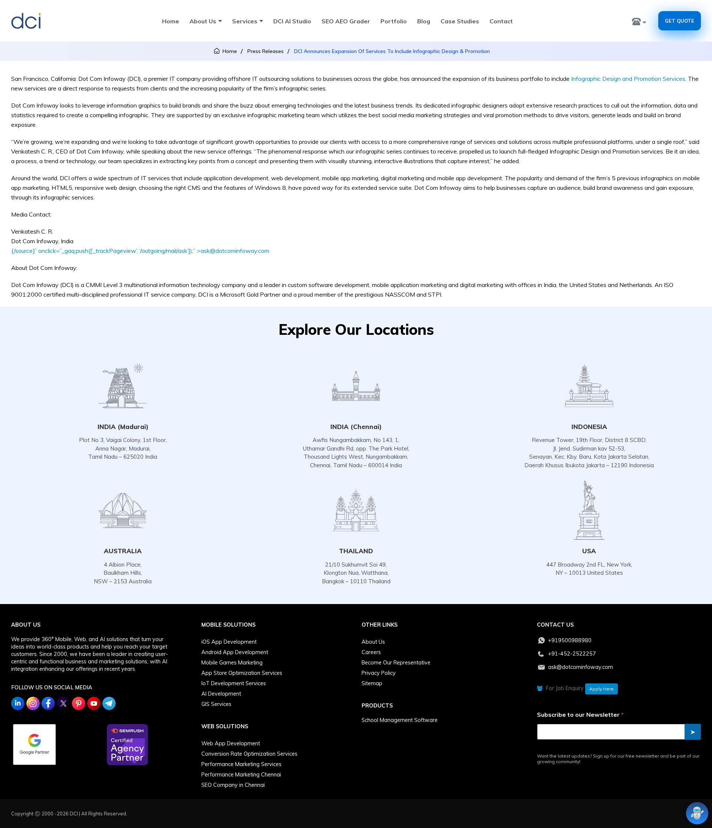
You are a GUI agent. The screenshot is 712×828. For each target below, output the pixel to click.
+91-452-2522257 (572, 653)
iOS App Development (229, 642)
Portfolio (393, 21)
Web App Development (230, 743)
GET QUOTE (679, 21)
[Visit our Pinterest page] (78, 703)
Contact (501, 21)
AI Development (221, 693)
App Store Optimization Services (241, 673)
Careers (371, 652)
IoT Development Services (233, 683)
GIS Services (216, 704)
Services (244, 21)
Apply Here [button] (601, 689)
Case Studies (460, 21)
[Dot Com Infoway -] (26, 21)
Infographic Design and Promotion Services (628, 78)
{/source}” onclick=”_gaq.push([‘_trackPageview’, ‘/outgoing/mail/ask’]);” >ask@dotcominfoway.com (140, 250)
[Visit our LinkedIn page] (17, 703)
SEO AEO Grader (346, 21)
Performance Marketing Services (241, 764)
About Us (202, 21)
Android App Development (234, 652)
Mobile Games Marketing (232, 662)
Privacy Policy (379, 673)
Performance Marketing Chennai (241, 774)
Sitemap (372, 683)
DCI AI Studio (292, 21)
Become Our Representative (396, 662)
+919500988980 (569, 640)
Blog (423, 21)
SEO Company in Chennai (233, 785)
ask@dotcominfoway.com (580, 667)
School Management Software (400, 720)
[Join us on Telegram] (109, 703)
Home (170, 21)
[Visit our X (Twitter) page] (63, 703)
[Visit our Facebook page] (48, 703)
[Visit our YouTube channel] (93, 703)
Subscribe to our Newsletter (580, 714)
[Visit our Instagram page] (33, 703)
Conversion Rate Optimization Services (249, 754)
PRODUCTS (377, 705)
